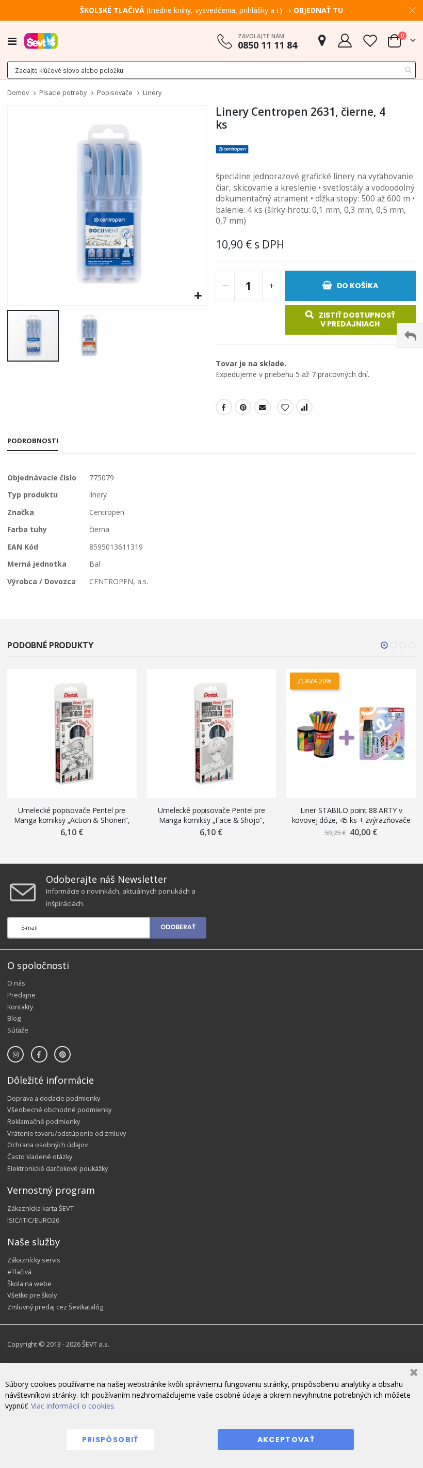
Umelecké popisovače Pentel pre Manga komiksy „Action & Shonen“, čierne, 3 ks (72, 815)
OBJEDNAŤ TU (318, 10)
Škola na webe (29, 1283)
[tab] (32, 441)
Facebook (224, 407)
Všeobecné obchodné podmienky (59, 1109)
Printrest (243, 407)
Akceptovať (286, 1439)
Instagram (15, 1054)
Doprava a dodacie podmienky (53, 1098)
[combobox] (211, 70)
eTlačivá (19, 1272)
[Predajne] (322, 41)
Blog (14, 1018)
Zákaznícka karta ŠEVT (40, 1208)
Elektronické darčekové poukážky (57, 1168)
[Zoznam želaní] (370, 41)
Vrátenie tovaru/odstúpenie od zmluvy (66, 1133)
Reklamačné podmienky (43, 1121)
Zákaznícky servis (33, 1260)
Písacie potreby (63, 93)
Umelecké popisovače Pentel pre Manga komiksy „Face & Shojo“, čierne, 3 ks (211, 815)
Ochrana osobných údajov (47, 1145)
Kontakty (20, 1007)
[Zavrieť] (412, 1373)
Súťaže (17, 1030)
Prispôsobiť (110, 1439)
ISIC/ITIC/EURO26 (33, 1220)
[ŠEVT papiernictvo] (41, 41)
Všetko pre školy (32, 1295)
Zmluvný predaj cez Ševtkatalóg (55, 1307)
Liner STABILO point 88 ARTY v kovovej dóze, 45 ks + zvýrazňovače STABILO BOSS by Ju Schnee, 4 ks (351, 815)
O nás (16, 983)
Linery (152, 93)
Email (262, 407)
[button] (198, 296)
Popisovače (115, 93)
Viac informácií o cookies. (73, 1406)
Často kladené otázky (39, 1156)
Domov (18, 92)
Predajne (21, 995)
